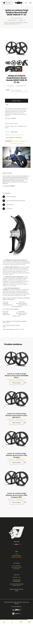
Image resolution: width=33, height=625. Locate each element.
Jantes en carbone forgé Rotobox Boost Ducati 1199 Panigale (16, 455)
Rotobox (21, 134)
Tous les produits (16, 18)
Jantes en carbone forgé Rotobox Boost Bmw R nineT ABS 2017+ (16, 415)
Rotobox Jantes (14, 131)
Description (8, 141)
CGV (16, 554)
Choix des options (16, 382)
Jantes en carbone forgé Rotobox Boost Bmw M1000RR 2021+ (16, 375)
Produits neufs (12, 20)
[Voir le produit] (27, 349)
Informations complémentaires (20, 141)
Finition (8, 90)
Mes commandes (16, 565)
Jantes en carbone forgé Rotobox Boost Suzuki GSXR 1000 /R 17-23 (16, 23)
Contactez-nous (16, 577)
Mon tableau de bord (17, 567)
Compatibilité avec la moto (16, 143)
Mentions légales (16, 555)
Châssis (21, 20)
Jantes (17, 134)
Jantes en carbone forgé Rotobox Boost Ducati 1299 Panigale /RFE (16, 495)
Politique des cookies (16, 557)
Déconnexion (16, 568)
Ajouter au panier (16, 100)
